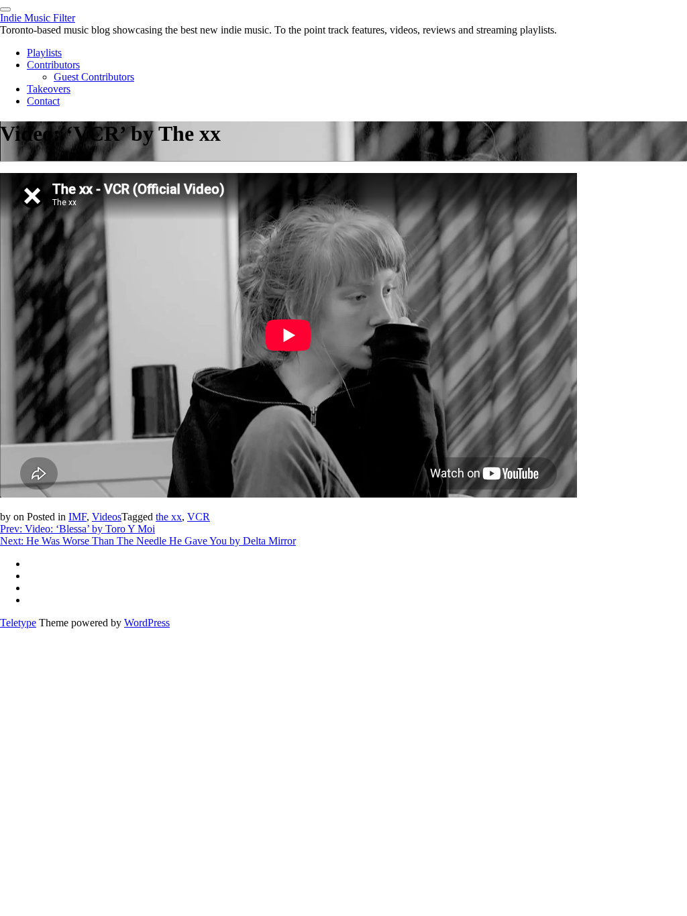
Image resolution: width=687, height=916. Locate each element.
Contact (43, 101)
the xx (169, 516)
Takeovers (48, 89)
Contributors (53, 64)
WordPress (147, 622)
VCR (198, 516)
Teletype (18, 622)
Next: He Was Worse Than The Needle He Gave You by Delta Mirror (148, 541)
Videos (106, 516)
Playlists (44, 52)
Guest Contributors (94, 76)
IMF (77, 516)
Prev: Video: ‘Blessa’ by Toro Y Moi (77, 528)
